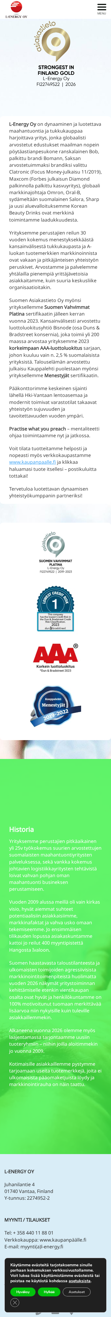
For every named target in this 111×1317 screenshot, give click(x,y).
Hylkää (49, 1292)
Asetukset (77, 1292)
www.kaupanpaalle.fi (32, 462)
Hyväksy (23, 1292)
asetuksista (80, 1281)
